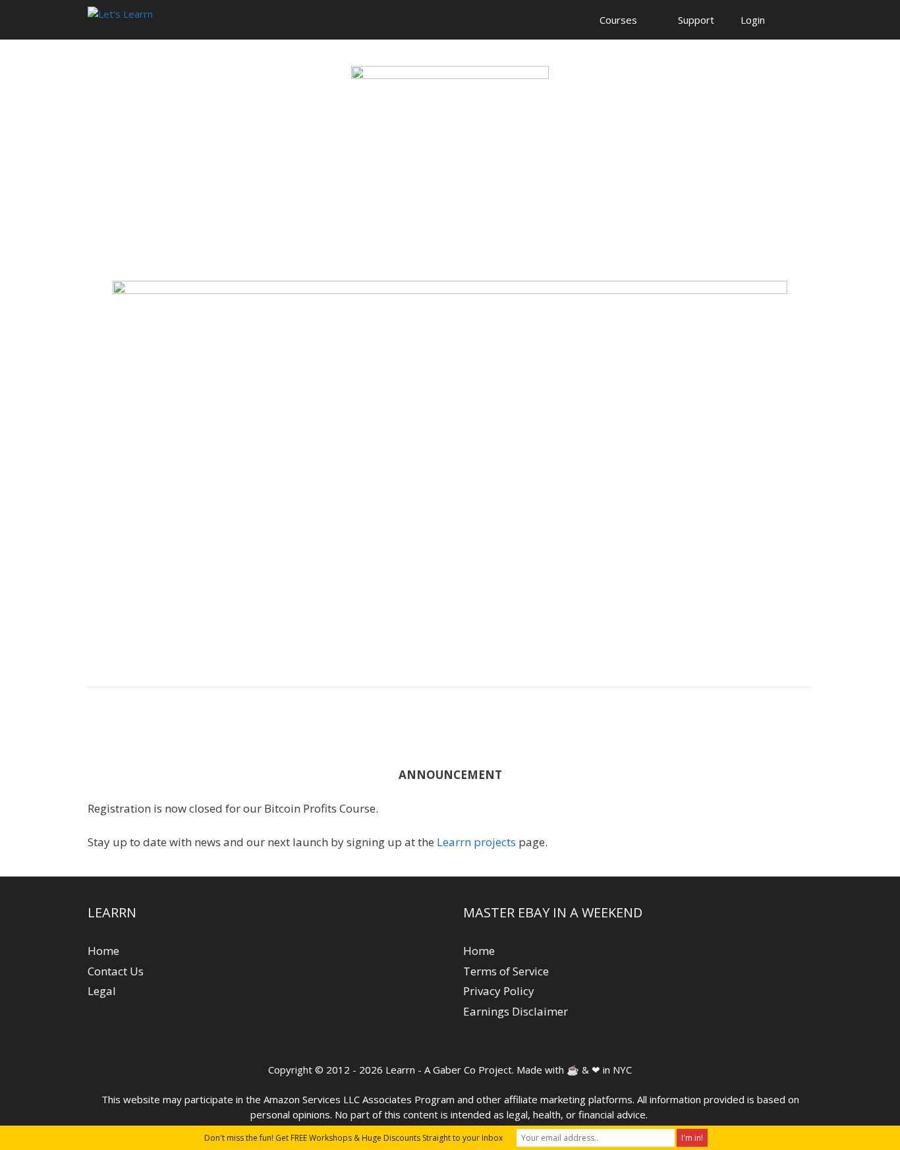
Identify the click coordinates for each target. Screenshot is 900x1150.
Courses (618, 19)
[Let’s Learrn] (120, 20)
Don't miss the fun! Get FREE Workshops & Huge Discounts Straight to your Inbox (353, 1137)
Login (753, 19)
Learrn (400, 1069)
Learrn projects (476, 841)
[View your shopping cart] (795, 20)
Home (103, 950)
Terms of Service (506, 971)
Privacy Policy (498, 990)
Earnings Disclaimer (515, 1011)
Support (696, 19)
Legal (102, 990)
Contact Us (116, 971)
